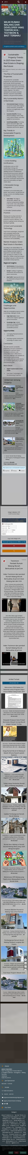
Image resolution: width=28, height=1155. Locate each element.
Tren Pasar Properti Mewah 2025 (19, 387)
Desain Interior (8, 1139)
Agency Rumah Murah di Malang (12, 1101)
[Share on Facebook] (25, 970)
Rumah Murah (19, 1120)
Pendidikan (7, 1129)
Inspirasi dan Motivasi (18, 1130)
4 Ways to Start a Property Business (20, 438)
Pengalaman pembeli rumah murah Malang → (14, 46)
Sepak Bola (7, 1120)
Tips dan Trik (20, 1115)
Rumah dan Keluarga (10, 1122)
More (14, 398)
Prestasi (10, 1127)
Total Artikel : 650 (14, 683)
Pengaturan (23, 1152)
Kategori (14, 1112)
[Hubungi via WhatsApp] (25, 954)
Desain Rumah (19, 1137)
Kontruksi (15, 1129)
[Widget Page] (14, 551)
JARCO (6, 2)
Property (13, 69)
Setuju (11, 1152)
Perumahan (20, 1127)
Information (7, 1132)
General (18, 1132)
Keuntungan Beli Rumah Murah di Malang (19, 422)
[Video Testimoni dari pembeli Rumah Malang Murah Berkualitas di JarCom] (14, 658)
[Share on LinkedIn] (25, 963)
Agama (15, 1143)
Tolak (16, 1152)
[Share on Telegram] (25, 959)
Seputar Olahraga (18, 1118)
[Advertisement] (14, 489)
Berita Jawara (12, 1141)
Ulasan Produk (7, 1115)
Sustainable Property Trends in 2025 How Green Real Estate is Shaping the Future (20, 406)
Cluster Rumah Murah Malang (13, 456)
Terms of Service (5, 1145)
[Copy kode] (14, 545)
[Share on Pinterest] (25, 966)
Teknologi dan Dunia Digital (12, 1117)
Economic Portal (15, 1134)
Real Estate (16, 1123)
